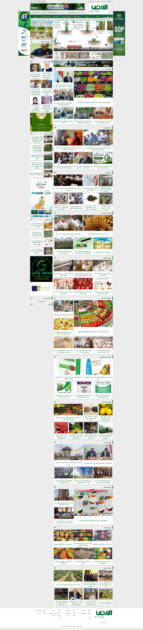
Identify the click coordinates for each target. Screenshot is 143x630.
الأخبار (97, 16)
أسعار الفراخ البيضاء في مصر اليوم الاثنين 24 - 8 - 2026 (83, 20)
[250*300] (42, 30)
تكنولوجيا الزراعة (76, 16)
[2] (119, 35)
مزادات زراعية (107, 568)
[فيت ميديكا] (24, 33)
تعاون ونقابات (107, 487)
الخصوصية (53, 615)
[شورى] (41, 184)
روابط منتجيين (107, 258)
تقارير (87, 16)
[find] (37, 1)
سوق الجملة (107, 527)
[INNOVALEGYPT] (41, 203)
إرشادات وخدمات (66, 16)
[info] (34, 1)
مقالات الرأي (56, 16)
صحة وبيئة (108, 172)
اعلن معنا (68, 615)
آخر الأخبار (48, 219)
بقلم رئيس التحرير (46, 16)
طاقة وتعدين (107, 442)
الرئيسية (83, 610)
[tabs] (31, 1)
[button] (32, 6)
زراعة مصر (108, 69)
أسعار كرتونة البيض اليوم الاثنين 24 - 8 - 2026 (52, 20)
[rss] (39, 1)
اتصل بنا (60, 618)
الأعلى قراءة (47, 133)
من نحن (38, 613)
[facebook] (45, 1)
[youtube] (42, 1)
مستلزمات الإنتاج (106, 298)
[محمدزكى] (41, 269)
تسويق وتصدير (106, 401)
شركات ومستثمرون (105, 357)
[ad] (65, 6)
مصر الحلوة (108, 127)
